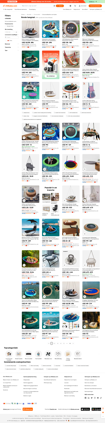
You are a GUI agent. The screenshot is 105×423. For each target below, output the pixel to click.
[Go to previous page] (48, 343)
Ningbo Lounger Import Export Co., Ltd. (91, 276)
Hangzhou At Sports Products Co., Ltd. (71, 179)
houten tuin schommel (60, 112)
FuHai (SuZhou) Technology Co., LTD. (50, 179)
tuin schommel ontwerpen (57, 116)
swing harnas (26, 112)
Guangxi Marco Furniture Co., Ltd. (50, 107)
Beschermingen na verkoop (30, 388)
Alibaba (23, 14)
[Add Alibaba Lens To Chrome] (28, 409)
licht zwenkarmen (73, 112)
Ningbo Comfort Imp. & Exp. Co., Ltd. (30, 179)
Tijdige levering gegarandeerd (30, 385)
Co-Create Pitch (7, 382)
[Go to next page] (73, 343)
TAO (64, 416)
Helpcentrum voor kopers (70, 379)
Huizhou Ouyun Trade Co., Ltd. (49, 45)
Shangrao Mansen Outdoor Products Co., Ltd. (71, 45)
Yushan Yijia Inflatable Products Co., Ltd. (91, 45)
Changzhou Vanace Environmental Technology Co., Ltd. (30, 306)
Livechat (66, 382)
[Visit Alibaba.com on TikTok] (101, 398)
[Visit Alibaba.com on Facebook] (85, 398)
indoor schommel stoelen (83, 365)
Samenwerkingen (89, 391)
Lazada (52, 416)
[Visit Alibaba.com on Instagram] (95, 398)
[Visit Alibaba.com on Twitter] (92, 398)
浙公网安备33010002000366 (77, 420)
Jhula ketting (23, 365)
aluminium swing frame (26, 369)
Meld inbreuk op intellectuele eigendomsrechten (71, 392)
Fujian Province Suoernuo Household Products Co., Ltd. (50, 275)
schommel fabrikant (69, 365)
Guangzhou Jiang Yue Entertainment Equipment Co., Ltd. (71, 148)
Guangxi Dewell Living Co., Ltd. (29, 45)
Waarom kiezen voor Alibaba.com (11, 379)
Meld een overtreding (69, 395)
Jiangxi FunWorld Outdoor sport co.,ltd (30, 75)
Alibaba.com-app (74, 409)
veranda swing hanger (11, 365)
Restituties (66, 388)
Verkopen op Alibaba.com (91, 379)
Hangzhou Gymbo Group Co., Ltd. (90, 210)
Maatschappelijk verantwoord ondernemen (10, 386)
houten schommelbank (53, 369)
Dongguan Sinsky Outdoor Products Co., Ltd (30, 212)
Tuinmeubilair (37, 14)
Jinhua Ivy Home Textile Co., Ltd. (90, 180)
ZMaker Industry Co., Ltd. (28, 149)
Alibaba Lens (6, 409)
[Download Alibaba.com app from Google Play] (97, 409)
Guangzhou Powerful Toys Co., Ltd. (50, 148)
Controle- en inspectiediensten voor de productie (30, 392)
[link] (103, 408)
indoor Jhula (26, 116)
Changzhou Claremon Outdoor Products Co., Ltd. (91, 77)
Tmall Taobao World (45, 416)
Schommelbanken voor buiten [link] (49, 14)
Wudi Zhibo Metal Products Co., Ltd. (70, 275)
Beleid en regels (27, 395)
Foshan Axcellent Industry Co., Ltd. (30, 244)
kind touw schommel (86, 112)
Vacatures (5, 390)
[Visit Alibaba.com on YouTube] (98, 398)
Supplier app (53, 409)
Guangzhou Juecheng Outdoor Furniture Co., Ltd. (71, 210)
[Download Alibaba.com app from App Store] (85, 409)
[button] (54, 6)
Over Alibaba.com (7, 376)
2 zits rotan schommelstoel (74, 116)
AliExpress (30, 416)
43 (70, 343)
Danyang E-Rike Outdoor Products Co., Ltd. (71, 75)
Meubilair (29, 14)
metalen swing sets (39, 369)
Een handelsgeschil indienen (71, 385)
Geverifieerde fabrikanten (50, 379)
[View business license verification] (66, 420)
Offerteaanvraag (48, 382)
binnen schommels (47, 365)
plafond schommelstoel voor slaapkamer (32, 119)
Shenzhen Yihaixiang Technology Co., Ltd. (71, 107)
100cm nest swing (35, 365)
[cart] (75, 6)
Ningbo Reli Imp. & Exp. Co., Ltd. (29, 276)
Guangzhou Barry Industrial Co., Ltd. (50, 244)
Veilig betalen (26, 379)
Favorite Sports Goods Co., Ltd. (89, 244)
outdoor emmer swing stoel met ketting (42, 112)
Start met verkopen (89, 382)
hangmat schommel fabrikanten (40, 116)
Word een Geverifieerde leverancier (93, 388)
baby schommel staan (11, 369)
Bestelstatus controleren (91, 385)
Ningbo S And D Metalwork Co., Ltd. (70, 245)
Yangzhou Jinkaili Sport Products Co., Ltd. (91, 107)
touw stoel (58, 365)
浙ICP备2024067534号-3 (92, 420)
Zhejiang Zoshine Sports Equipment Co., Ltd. (91, 148)
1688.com (36, 416)
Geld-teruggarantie (28, 382)
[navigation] (11, 179)
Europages (74, 416)
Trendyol (69, 416)
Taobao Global (58, 416)
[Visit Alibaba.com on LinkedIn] (89, 398)
